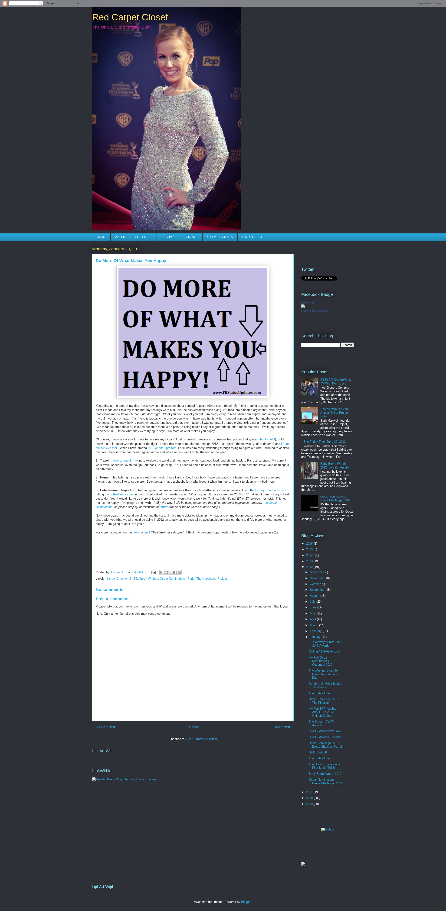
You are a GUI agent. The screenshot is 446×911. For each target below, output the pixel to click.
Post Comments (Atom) (202, 739)
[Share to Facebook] (175, 572)
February (316, 631)
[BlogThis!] (166, 572)
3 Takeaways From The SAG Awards (324, 643)
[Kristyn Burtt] (303, 307)
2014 (310, 555)
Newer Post (105, 727)
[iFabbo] (327, 829)
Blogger (246, 902)
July (313, 601)
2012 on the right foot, (162, 448)
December (317, 572)
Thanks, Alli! (266, 439)
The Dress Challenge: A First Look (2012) (324, 766)
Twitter (165, 507)
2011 (310, 792)
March (314, 625)
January (315, 637)
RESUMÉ (167, 237)
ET (135, 578)
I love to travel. (122, 460)
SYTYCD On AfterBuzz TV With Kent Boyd (336, 381)
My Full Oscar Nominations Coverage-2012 (320, 661)
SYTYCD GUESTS (220, 237)
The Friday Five (319, 693)
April (313, 619)
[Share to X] (170, 572)
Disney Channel (117, 578)
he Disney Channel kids (267, 490)
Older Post (281, 727)
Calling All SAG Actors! (324, 651)
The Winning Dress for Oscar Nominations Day (324, 674)
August (315, 596)
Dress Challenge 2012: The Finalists (324, 700)
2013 (310, 561)
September (317, 589)
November (317, 578)
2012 (310, 567)
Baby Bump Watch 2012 (325, 773)
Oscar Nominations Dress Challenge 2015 (335, 498)
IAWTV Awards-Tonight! (325, 737)
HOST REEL (143, 237)
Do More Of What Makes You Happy (325, 685)
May (313, 613)
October (315, 584)
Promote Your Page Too (314, 310)
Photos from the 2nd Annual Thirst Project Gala (334, 412)
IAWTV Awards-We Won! (325, 731)
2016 (310, 543)
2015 (310, 549)
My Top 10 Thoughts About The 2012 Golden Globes (322, 712)
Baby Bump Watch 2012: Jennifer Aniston (335, 465)
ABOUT (120, 237)
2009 (310, 804)
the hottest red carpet (119, 494)
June (313, 607)
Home (194, 727)
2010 (310, 798)
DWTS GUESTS (253, 237)
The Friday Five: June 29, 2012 (325, 441)
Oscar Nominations (173, 578)
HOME (101, 237)
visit (147, 532)
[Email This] (161, 572)
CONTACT (191, 237)
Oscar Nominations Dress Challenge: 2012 (326, 781)
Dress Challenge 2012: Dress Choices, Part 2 (325, 744)
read (137, 532)
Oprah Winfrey (148, 578)
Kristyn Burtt (308, 302)
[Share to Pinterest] (179, 572)
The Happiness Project (211, 578)
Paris (190, 578)
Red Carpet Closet (130, 17)
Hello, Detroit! (318, 752)
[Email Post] (153, 572)
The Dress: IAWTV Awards (321, 723)
